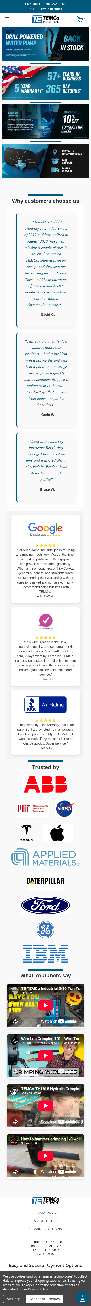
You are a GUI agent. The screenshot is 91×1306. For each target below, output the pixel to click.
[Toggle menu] (13, 19)
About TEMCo (45, 1221)
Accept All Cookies (45, 1299)
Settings (14, 1299)
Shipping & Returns (45, 1229)
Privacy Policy (45, 1212)
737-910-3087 (51, 9)
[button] (45, 44)
